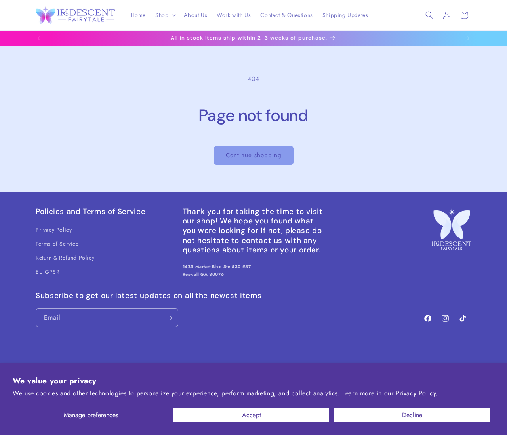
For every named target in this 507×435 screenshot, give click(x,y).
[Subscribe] (169, 317)
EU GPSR (47, 272)
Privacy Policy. (417, 393)
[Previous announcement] (38, 38)
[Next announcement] (468, 38)
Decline (412, 415)
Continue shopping (254, 155)
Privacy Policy (54, 230)
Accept (251, 415)
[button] (165, 15)
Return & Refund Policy (65, 258)
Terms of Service (57, 244)
